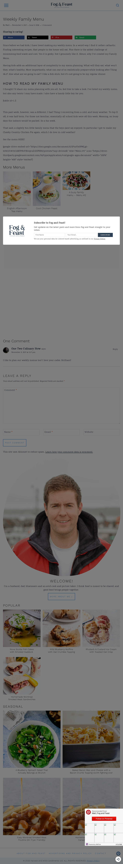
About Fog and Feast (31, 853)
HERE (21, 139)
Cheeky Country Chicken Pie (18, 132)
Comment (10, 390)
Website (89, 432)
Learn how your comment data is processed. (69, 452)
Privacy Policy (93, 861)
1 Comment (47, 25)
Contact (100, 853)
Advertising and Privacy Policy (70, 853)
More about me (60, 596)
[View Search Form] (117, 5)
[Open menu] (6, 5)
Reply (115, 349)
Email (48, 432)
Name (8, 432)
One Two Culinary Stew (26, 349)
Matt (8, 25)
